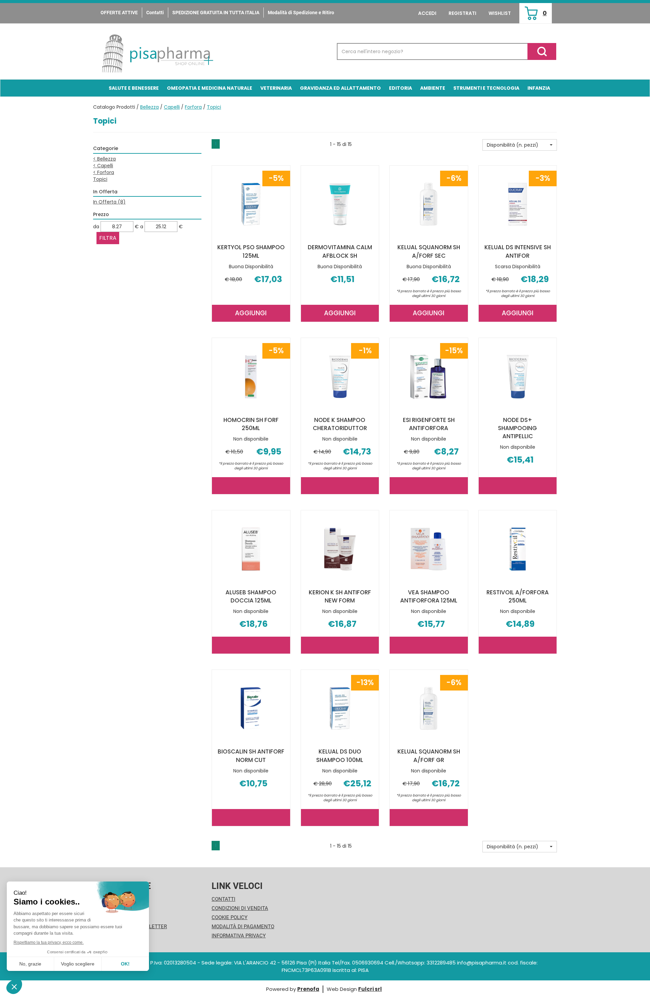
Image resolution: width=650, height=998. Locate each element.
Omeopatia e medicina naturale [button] (209, 88)
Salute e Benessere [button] (134, 88)
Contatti (155, 12)
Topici (100, 179)
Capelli (172, 107)
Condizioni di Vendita (240, 908)
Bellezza (149, 107)
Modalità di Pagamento (243, 926)
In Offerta (109, 201)
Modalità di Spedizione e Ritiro (301, 12)
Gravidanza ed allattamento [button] (340, 88)
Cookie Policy (229, 917)
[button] (519, 145)
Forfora (193, 107)
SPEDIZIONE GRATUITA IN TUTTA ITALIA (215, 12)
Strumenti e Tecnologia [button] (486, 88)
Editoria (400, 88)
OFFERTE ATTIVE (119, 12)
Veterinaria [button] (276, 88)
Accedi (427, 13)
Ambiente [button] (432, 88)
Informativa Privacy (239, 936)
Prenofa (308, 989)
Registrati (462, 13)
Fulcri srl (370, 989)
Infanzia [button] (538, 88)
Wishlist (500, 13)
